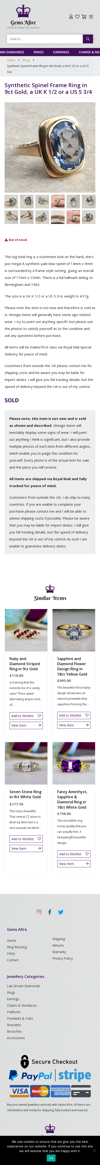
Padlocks (13, 1012)
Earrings (61, 52)
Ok (51, 1158)
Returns (58, 945)
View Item (18, 725)
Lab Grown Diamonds (23, 986)
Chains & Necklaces (22, 1005)
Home (11, 60)
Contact (13, 960)
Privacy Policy (62, 958)
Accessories (16, 1038)
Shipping (58, 939)
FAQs (11, 953)
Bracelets (14, 1025)
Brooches (14, 1031)
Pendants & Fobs (20, 1018)
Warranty (59, 952)
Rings (38, 52)
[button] (11, 147)
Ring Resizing (17, 947)
